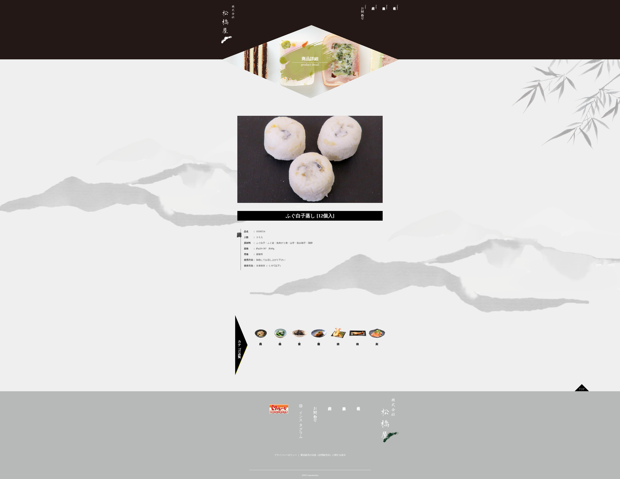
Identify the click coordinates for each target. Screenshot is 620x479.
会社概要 (397, 7)
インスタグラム (301, 422)
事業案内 (387, 7)
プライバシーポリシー (285, 455)
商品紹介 (376, 7)
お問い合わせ (363, 11)
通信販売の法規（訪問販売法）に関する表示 (323, 455)
